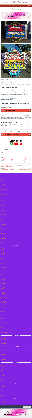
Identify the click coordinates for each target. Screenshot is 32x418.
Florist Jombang (3, 280)
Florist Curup (2, 324)
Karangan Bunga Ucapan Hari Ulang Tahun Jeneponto (25, 159)
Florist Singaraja (3, 385)
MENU (29, 5)
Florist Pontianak (3, 349)
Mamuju (2, 369)
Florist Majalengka (3, 259)
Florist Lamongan (3, 283)
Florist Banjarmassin (3, 353)
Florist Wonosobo (3, 237)
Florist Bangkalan (3, 270)
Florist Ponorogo (3, 301)
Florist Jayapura (3, 401)
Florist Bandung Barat (3, 250)
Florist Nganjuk (3, 293)
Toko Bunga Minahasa (3, 378)
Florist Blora (2, 179)
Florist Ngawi (2, 294)
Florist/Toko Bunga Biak (4, 402)
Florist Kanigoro (3, 274)
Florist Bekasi (2, 249)
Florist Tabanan (3, 396)
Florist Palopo (2, 371)
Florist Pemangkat (3, 360)
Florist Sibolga (2, 342)
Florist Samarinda (3, 351)
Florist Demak (2, 210)
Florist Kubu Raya (3, 355)
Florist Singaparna (3, 267)
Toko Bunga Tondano (3, 380)
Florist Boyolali (3, 206)
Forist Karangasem (3, 387)
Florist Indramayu (3, 255)
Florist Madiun (2, 285)
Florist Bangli (2, 390)
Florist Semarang (3, 194)
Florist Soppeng (3, 375)
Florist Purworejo (3, 228)
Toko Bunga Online (14, 84)
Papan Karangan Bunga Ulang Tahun (8, 166)
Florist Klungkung (3, 395)
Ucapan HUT (17, 165)
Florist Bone (2, 370)
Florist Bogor (2, 190)
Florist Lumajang (3, 284)
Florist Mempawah (3, 359)
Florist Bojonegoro (3, 275)
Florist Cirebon (2, 253)
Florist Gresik (2, 278)
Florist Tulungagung (3, 312)
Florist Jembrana (3, 394)
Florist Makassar (3, 366)
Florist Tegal (2, 233)
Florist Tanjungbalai (3, 343)
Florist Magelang (3, 224)
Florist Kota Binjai (3, 338)
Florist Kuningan (3, 258)
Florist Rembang (3, 229)
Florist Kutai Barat (3, 358)
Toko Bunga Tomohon (3, 379)
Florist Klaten (2, 218)
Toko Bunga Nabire (3, 403)
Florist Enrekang (3, 374)
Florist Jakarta (2, 195)
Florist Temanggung (3, 234)
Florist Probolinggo (3, 302)
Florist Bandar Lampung (4, 332)
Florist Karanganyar (3, 189)
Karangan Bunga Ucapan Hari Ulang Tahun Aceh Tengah (8, 169)
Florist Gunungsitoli (3, 339)
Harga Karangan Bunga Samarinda (5, 137)
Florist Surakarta (3, 242)
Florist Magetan (3, 287)
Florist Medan (2, 323)
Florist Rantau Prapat (3, 340)
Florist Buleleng (3, 391)
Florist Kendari (2, 365)
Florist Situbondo (3, 307)
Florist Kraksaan (3, 303)
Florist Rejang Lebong (3, 327)
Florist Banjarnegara (3, 200)
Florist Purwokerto (3, 201)
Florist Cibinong (3, 185)
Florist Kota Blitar (3, 315)
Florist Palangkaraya (3, 350)
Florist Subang (2, 263)
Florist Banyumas (3, 202)
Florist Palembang (3, 331)
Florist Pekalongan (3, 223)
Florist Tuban (2, 311)
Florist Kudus (2, 219)
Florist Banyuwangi (3, 271)
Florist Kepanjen (3, 289)
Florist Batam (2, 328)
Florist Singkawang (3, 354)
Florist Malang (2, 288)
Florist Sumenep (3, 308)
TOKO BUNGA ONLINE (16, 1)
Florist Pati (2, 176)
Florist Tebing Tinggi (3, 344)
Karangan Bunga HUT (13, 165)
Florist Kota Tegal (3, 243)
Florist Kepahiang (3, 326)
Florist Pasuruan (3, 298)
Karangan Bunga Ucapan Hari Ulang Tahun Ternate (25, 169)
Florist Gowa (2, 376)
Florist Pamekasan (3, 297)
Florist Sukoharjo (3, 184)
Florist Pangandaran (3, 181)
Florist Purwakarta (3, 262)
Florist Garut (2, 254)
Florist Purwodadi (3, 211)
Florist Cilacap (2, 209)
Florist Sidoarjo (3, 306)
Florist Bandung (3, 193)
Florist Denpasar (3, 386)
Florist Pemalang (3, 225)
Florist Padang (2, 319)
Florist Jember (2, 279)
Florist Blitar (2, 273)
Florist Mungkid (3, 220)
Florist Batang (2, 204)
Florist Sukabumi (3, 264)
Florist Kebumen (3, 180)
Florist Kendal (2, 216)
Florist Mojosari (3, 292)
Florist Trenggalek (3, 186)
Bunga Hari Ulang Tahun (7, 165)
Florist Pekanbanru (3, 322)
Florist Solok (2, 318)
